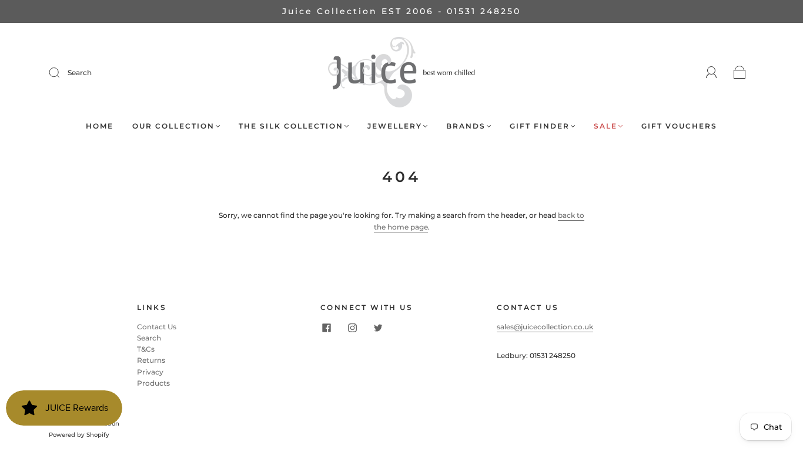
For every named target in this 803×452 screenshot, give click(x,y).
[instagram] (352, 328)
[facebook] (326, 328)
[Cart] (739, 73)
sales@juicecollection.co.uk (545, 326)
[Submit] (62, 73)
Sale (605, 126)
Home (99, 126)
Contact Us (156, 326)
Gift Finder (540, 126)
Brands (466, 126)
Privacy (150, 371)
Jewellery (394, 126)
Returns (151, 360)
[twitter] (378, 328)
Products (153, 383)
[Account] (711, 72)
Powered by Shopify (79, 434)
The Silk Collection (291, 126)
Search (80, 72)
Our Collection (173, 126)
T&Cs (146, 349)
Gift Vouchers (679, 126)
